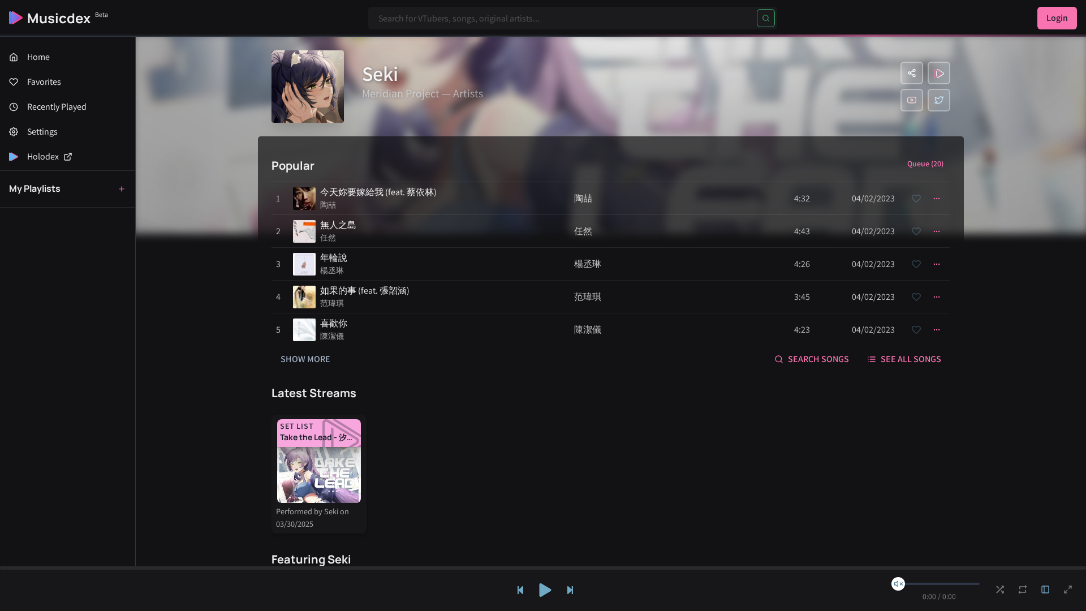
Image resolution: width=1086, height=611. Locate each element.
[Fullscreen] (1068, 589)
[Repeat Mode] (1022, 589)
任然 (328, 238)
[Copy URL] (911, 73)
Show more (305, 359)
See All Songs (911, 359)
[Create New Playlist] (122, 189)
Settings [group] (42, 131)
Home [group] (38, 57)
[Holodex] (939, 73)
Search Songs (818, 359)
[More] (937, 199)
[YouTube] (911, 100)
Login (1057, 18)
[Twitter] (939, 100)
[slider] (898, 584)
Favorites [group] (44, 82)
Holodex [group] (43, 156)
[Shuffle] (1000, 589)
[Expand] (1045, 589)
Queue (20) (925, 163)
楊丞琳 (332, 270)
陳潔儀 (332, 336)
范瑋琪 (332, 303)
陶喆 (328, 205)
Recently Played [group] (57, 107)
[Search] (766, 18)
